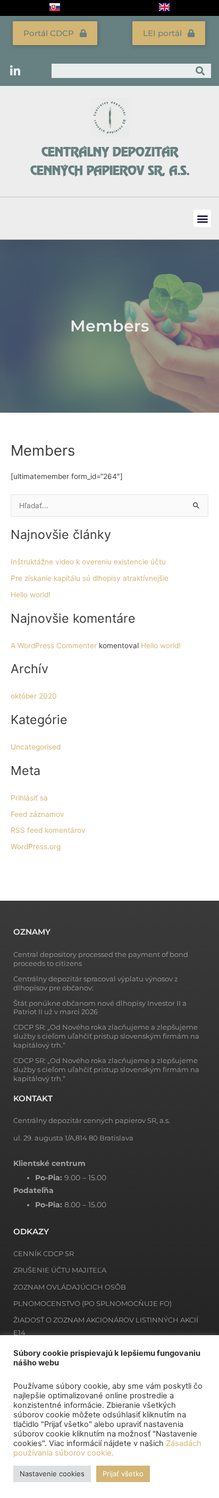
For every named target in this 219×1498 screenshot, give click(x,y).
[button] (202, 218)
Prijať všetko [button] (123, 1473)
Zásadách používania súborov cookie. (107, 1448)
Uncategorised (36, 747)
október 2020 (34, 696)
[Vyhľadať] (200, 71)
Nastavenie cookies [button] (52, 1473)
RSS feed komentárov (48, 830)
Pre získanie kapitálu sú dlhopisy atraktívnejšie (90, 578)
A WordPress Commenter (54, 645)
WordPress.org (36, 846)
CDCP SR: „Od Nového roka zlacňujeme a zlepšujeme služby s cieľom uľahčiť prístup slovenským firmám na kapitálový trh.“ (106, 1036)
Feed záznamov (37, 814)
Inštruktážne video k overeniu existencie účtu (88, 562)
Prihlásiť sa (29, 798)
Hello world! (30, 594)
